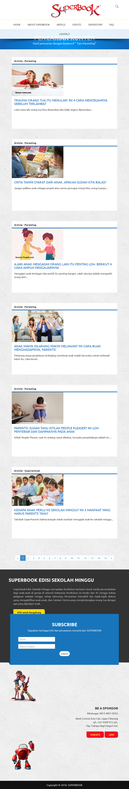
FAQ (111, 24)
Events (77, 24)
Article (61, 24)
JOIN (111, 734)
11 (78, 558)
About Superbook (39, 24)
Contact (64, 33)
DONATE (95, 734)
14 (98, 558)
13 (92, 558)
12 (85, 558)
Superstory (95, 24)
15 (105, 558)
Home (17, 24)
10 (71, 558)
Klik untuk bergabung (29, 612)
